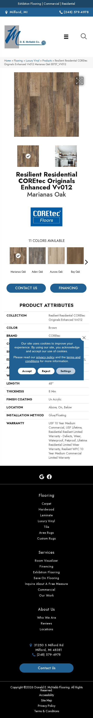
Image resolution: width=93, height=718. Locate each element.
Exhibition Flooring (29, 4)
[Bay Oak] (75, 255)
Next (86, 154)
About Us (46, 609)
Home (7, 60)
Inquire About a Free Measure (46, 584)
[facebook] (49, 477)
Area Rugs (46, 532)
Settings (66, 371)
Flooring (18, 60)
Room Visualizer (46, 560)
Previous (6, 154)
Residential (68, 4)
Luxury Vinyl (32, 60)
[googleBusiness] (41, 477)
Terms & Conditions (46, 711)
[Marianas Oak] (18, 255)
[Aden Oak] (37, 255)
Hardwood (46, 509)
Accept (27, 371)
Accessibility (46, 695)
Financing (68, 288)
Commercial (51, 4)
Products (47, 60)
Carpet (46, 503)
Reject (46, 371)
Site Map (46, 700)
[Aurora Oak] (56, 255)
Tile (46, 527)
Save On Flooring (46, 578)
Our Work (46, 595)
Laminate (46, 515)
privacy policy (45, 357)
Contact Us (26, 288)
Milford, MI (17, 12)
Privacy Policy (46, 706)
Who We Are (46, 617)
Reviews (46, 623)
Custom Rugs (46, 538)
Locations (46, 629)
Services (46, 552)
